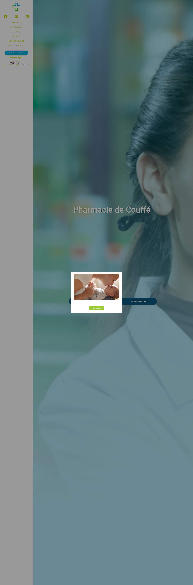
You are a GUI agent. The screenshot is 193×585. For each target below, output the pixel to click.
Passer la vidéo (96, 308)
